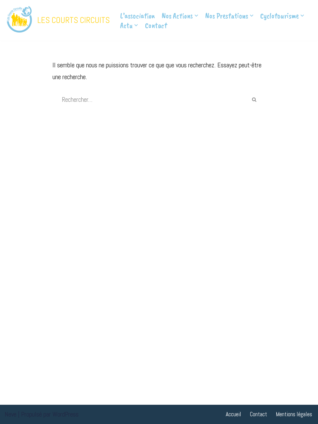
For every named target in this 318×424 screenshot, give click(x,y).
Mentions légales (294, 414)
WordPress (65, 414)
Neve (10, 414)
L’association (137, 15)
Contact (156, 25)
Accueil (233, 414)
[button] (196, 16)
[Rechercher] (254, 99)
